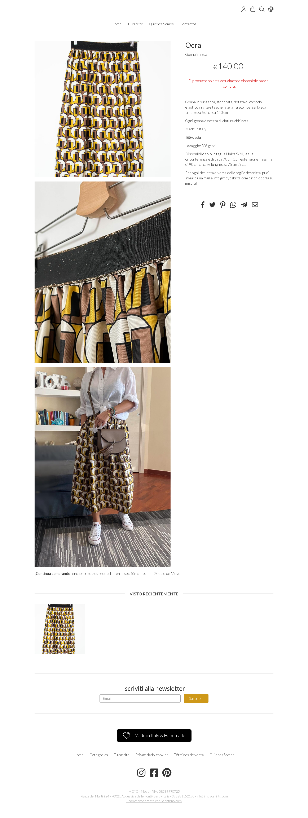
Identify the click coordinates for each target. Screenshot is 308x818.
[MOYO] (154, 9)
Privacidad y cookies (151, 754)
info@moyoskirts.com (212, 796)
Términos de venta (189, 754)
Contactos (188, 24)
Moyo (175, 573)
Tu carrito (135, 24)
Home (117, 24)
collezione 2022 (150, 573)
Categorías (98, 754)
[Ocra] (103, 109)
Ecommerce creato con (154, 801)
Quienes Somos (161, 24)
